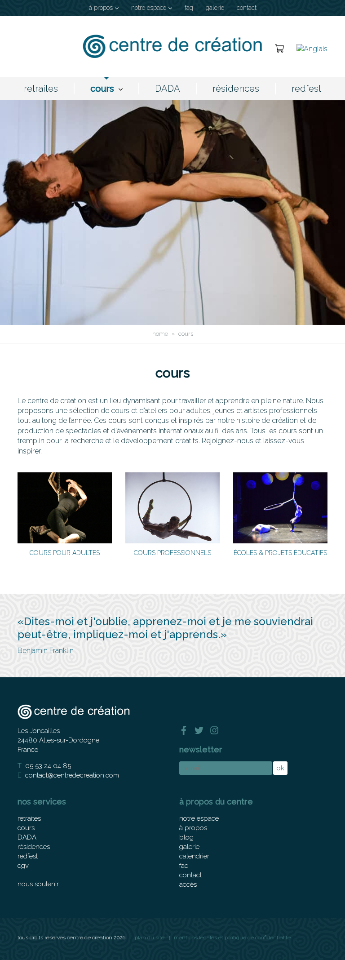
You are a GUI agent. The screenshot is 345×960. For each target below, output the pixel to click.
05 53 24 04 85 (48, 766)
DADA (167, 88)
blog (186, 837)
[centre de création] (172, 46)
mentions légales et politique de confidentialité (232, 937)
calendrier (194, 856)
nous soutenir (38, 884)
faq (189, 7)
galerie (215, 7)
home (160, 333)
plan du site (149, 937)
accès (188, 884)
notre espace (148, 7)
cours (102, 88)
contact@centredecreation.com (72, 775)
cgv (23, 866)
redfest (306, 88)
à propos (101, 7)
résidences (235, 88)
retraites (41, 88)
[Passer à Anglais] (311, 48)
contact (247, 7)
